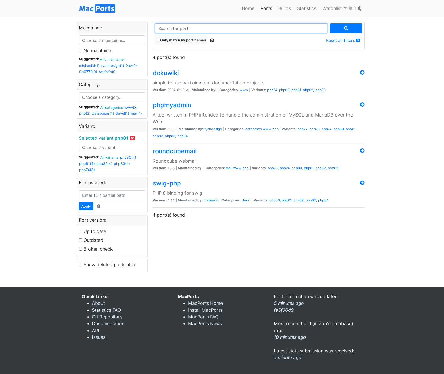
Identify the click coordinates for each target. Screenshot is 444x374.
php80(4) (128, 157)
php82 (308, 90)
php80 (284, 90)
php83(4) (122, 163)
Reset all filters (341, 40)
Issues (98, 337)
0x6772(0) (88, 71)
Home (248, 8)
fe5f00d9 (284, 310)
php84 (182, 136)
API (95, 330)
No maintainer (97, 50)
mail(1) (136, 113)
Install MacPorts (205, 310)
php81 (296, 90)
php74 (272, 90)
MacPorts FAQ (203, 316)
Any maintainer (112, 59)
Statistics (306, 8)
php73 (315, 129)
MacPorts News (205, 323)
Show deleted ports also (108, 264)
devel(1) (122, 113)
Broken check (97, 249)
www (244, 90)
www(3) (131, 107)
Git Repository (107, 316)
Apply (86, 206)
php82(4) (104, 163)
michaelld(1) (89, 65)
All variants (109, 157)
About (98, 303)
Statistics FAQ (106, 310)
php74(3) (87, 169)
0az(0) (131, 65)
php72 (303, 129)
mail (229, 168)
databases (253, 129)
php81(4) (87, 163)
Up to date (94, 231)
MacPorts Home (205, 303)
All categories (111, 107)
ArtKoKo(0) (108, 71)
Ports (266, 8)
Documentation (108, 323)
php (275, 129)
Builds (284, 8)
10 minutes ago (290, 337)
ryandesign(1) (112, 65)
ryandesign (213, 129)
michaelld (210, 200)
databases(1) (103, 113)
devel (246, 200)
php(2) (84, 113)
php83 (320, 90)
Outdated (92, 240)
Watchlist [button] (332, 8)
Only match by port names (182, 40)
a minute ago (287, 357)
